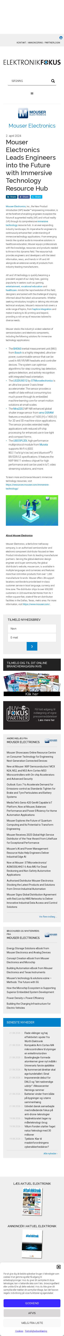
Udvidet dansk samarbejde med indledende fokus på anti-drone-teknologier (39, 1110)
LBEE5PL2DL (20, 440)
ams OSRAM (46, 412)
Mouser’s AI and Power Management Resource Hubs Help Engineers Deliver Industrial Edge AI (28, 852)
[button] (58, 1267)
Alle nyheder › (50, 1153)
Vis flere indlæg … (48, 916)
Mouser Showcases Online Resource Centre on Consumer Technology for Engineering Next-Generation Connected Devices (31, 756)
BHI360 (17, 348)
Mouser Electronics (32, 126)
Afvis (32, 1313)
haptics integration (42, 309)
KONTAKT (21, 42)
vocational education (31, 286)
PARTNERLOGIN (52, 42)
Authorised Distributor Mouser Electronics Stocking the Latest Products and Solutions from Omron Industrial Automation (31, 884)
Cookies (19, 1331)
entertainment (13, 286)
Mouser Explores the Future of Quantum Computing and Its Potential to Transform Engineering (30, 824)
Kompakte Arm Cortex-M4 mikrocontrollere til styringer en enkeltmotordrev (40, 1049)
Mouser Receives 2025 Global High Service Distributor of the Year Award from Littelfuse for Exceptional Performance (32, 838)
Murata (44, 444)
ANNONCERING (35, 42)
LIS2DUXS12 (20, 380)
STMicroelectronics (42, 380)
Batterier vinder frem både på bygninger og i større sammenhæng (39, 1098)
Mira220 (18, 408)
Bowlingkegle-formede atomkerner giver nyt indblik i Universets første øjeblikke (41, 1061)
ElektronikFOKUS (32, 62)
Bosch (18, 352)
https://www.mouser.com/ (36, 604)
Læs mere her (46, 720)
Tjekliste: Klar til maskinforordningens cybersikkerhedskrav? (37, 1142)
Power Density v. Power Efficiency (25, 998)
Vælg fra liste (32, 1323)
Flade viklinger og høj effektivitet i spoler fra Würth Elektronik (37, 1037)
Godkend (32, 1303)
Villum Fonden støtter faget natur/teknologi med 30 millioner (40, 1130)
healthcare (11, 290)
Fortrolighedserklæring (36, 1331)
